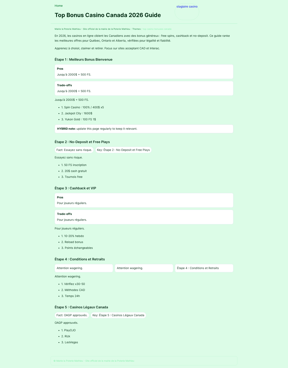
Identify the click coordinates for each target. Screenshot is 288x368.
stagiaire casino (187, 6)
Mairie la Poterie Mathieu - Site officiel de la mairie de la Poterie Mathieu (92, 29)
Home (59, 5)
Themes (136, 29)
